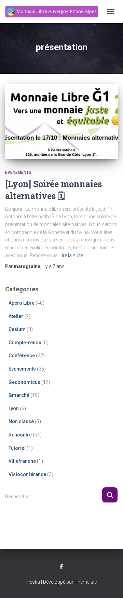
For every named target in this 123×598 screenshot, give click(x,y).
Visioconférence (27, 474)
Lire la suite (71, 255)
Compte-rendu (25, 342)
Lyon (14, 408)
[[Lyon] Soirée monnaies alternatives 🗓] (61, 121)
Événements (18, 172)
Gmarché (19, 395)
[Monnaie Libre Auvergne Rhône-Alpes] (54, 12)
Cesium (17, 329)
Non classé (21, 421)
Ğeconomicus (24, 382)
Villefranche (22, 461)
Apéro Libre (22, 303)
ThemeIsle (85, 582)
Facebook (61, 567)
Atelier (16, 316)
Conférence (22, 355)
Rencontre (20, 434)
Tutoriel (17, 448)
